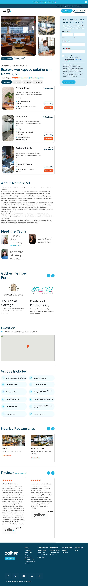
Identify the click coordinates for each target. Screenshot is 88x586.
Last (75, 37)
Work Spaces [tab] (7, 82)
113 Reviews (24, 78)
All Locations (5, 65)
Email (66, 41)
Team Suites (41, 552)
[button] (86, 2)
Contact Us (59, 6)
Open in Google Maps (37, 78)
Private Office (42, 550)
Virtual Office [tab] (38, 82)
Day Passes (53, 555)
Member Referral (30, 561)
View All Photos (7, 58)
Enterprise (65, 552)
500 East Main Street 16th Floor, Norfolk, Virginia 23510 (20, 332)
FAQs (76, 550)
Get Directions (7, 455)
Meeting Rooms (55, 550)
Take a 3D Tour (19, 58)
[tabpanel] (28, 130)
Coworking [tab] (17, 82)
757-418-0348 (80, 11)
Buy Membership (68, 6)
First (63, 37)
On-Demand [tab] (27, 82)
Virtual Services (54, 552)
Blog (26, 555)
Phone (66, 48)
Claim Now (51, 2)
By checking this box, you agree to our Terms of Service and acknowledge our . (74, 58)
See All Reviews (19, 473)
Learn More (48, 103)
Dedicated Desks (43, 555)
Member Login (78, 6)
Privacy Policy (77, 59)
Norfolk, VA (23, 65)
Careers (27, 564)
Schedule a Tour (66, 11)
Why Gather (28, 552)
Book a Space (10, 558)
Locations (28, 550)
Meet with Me (14, 245)
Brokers (64, 550)
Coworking (41, 557)
